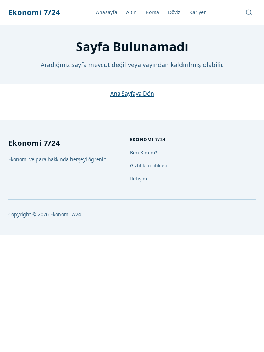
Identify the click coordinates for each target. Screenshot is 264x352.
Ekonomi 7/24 (34, 12)
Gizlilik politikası (148, 165)
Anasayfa (106, 12)
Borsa (152, 12)
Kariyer (197, 12)
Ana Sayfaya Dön (132, 93)
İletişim (138, 178)
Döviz (174, 12)
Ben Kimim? (143, 152)
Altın (131, 12)
